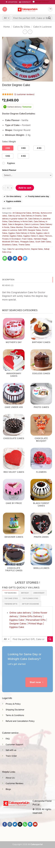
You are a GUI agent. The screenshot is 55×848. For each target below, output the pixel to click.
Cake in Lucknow (42, 26)
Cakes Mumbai (16, 227)
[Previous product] (30, 32)
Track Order (11, 756)
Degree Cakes (37, 249)
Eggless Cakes (16, 236)
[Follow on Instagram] (9, 824)
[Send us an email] (20, 824)
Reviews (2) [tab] (8, 285)
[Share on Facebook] (9, 258)
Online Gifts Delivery (31, 616)
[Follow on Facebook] (4, 824)
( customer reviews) (24, 94)
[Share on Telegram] (25, 258)
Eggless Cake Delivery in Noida (21, 233)
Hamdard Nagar (40, 239)
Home (6, 26)
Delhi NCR (22, 230)
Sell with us (11, 750)
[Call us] (25, 824)
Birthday (36, 213)
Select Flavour (9, 170)
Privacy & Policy (13, 704)
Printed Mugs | (36, 623)
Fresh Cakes (27, 239)
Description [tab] (8, 280)
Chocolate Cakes (31, 227)
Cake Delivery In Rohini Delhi (20, 221)
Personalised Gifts (36, 619)
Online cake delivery (20, 612)
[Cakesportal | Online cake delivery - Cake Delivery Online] (27, 9)
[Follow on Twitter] (15, 824)
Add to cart (24, 187)
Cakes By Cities (21, 26)
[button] (4, 9)
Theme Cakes (24, 245)
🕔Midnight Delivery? (41, 2)
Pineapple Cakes (27, 242)
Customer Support (14, 744)
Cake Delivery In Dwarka (31, 216)
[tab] (10, 593)
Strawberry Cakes (9, 245)
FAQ (8, 738)
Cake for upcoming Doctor (18, 249)
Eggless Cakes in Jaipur (33, 236)
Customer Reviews (14, 783)
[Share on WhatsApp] (4, 258)
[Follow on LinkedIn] (30, 824)
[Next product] (25, 32)
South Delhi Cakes (43, 242)
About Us (10, 777)
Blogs (8, 789)
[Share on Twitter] (15, 258)
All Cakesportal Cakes (22, 213)
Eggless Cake (16, 619)
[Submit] (49, 18)
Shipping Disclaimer (15, 709)
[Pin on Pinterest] (20, 258)
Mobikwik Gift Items (10, 242)
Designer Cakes (34, 230)
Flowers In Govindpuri (11, 239)
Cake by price (14, 216)
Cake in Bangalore (15, 224)
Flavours (48, 236)
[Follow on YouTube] (35, 824)
